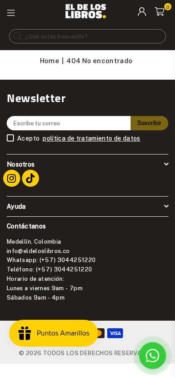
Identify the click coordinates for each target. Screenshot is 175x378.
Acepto (78, 138)
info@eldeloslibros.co (38, 250)
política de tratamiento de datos (91, 138)
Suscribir (149, 122)
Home (49, 60)
